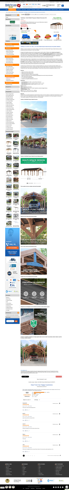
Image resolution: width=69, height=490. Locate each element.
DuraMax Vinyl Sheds (9, 69)
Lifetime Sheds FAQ (59, 468)
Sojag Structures (9, 120)
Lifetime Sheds (61, 9)
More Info (29, 28)
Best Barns (38, 9)
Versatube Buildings (9, 127)
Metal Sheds (19, 9)
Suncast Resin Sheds (9, 73)
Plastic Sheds (24, 9)
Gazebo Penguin (9, 102)
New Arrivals (40, 473)
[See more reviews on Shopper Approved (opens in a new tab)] (28, 409)
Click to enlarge (56, 32)
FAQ (7, 301)
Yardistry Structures (9, 129)
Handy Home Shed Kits (10, 105)
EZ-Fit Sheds (49, 9)
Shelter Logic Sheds (9, 119)
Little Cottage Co (9, 110)
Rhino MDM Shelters (9, 115)
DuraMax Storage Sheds (10, 99)
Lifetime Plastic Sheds (10, 72)
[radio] (42, 392)
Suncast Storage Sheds (10, 122)
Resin (39, 468)
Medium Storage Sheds (10, 51)
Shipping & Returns (9, 307)
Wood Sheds (33, 9)
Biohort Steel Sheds (9, 98)
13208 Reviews (27, 396)
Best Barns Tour (58, 470)
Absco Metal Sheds (9, 66)
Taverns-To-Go (8, 126)
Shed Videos (57, 473)
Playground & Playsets (10, 80)
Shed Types (57, 471)
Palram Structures (9, 113)
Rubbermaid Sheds (9, 117)
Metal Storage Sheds (9, 58)
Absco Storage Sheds (10, 93)
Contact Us (7, 470)
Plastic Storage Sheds (9, 59)
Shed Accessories (9, 84)
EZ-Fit (23, 470)
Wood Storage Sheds (9, 62)
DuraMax (24, 468)
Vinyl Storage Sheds (9, 61)
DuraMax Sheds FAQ (59, 467)
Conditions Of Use (8, 468)
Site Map (7, 310)
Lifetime (24, 473)
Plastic (40, 467)
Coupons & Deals (9, 300)
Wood (39, 471)
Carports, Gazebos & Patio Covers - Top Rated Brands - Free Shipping (17, 12)
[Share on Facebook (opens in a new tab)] (25, 410)
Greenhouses (8, 79)
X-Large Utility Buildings (10, 54)
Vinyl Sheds (29, 9)
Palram (24, 474)
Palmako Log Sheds (9, 112)
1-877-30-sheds (12, 247)
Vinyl (39, 470)
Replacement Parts (9, 304)
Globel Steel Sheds (9, 103)
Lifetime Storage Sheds (10, 109)
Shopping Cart (59, 5)
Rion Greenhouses (9, 116)
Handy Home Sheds (55, 9)
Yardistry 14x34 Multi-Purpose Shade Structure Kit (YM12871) (36, 12)
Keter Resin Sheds (9, 106)
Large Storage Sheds (9, 52)
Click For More (12, 23)
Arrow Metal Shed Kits (10, 95)
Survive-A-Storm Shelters (10, 123)
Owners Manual (24, 28)
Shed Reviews (8, 306)
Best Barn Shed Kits (9, 96)
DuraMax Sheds (43, 9)
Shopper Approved (9, 474)
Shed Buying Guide (9, 308)
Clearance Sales (12, 9)
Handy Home (24, 471)
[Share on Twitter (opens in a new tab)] (27, 409)
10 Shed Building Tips (59, 474)
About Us (7, 297)
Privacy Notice (8, 303)
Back (25, 376)
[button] (2, 488)
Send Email (12, 254)
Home (7, 9)
